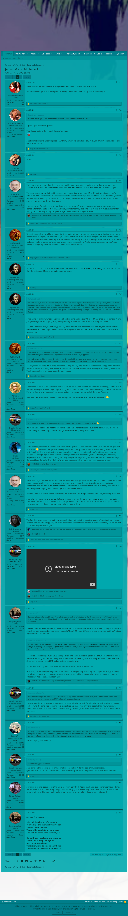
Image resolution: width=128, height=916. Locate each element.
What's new (20, 53)
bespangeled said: (35, 693)
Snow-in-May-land (17, 134)
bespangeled (37, 215)
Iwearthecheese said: (36, 115)
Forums (8, 53)
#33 (120, 516)
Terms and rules (99, 901)
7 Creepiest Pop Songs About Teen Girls (43, 676)
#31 (120, 442)
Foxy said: (32, 613)
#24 (120, 181)
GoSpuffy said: (33, 760)
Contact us (88, 901)
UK (23, 407)
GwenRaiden (37, 591)
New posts (6, 58)
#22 (120, 110)
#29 (120, 382)
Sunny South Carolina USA (16, 206)
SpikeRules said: (34, 348)
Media (33, 53)
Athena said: (32, 419)
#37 (120, 723)
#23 (120, 155)
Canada (21, 467)
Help (121, 901)
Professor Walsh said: (36, 640)
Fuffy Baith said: (34, 299)
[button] (27, 53)
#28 (120, 343)
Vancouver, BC (19, 747)
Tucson (21, 630)
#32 (120, 476)
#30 (120, 415)
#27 (120, 294)
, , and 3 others (46, 540)
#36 (120, 688)
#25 (120, 230)
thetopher (36, 534)
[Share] (116, 82)
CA (23, 256)
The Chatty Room (73, 53)
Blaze (34, 529)
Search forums (17, 58)
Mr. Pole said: (33, 727)
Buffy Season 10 (9, 901)
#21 (120, 82)
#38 (120, 755)
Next (26, 77)
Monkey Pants (12, 73)
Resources (88, 53)
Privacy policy (112, 901)
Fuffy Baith (36, 464)
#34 (120, 546)
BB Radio (46, 53)
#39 (120, 783)
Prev (10, 77)
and (39, 104)
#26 (120, 264)
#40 (120, 813)
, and (46, 223)
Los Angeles (20, 538)
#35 (120, 608)
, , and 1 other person (50, 258)
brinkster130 (37, 681)
